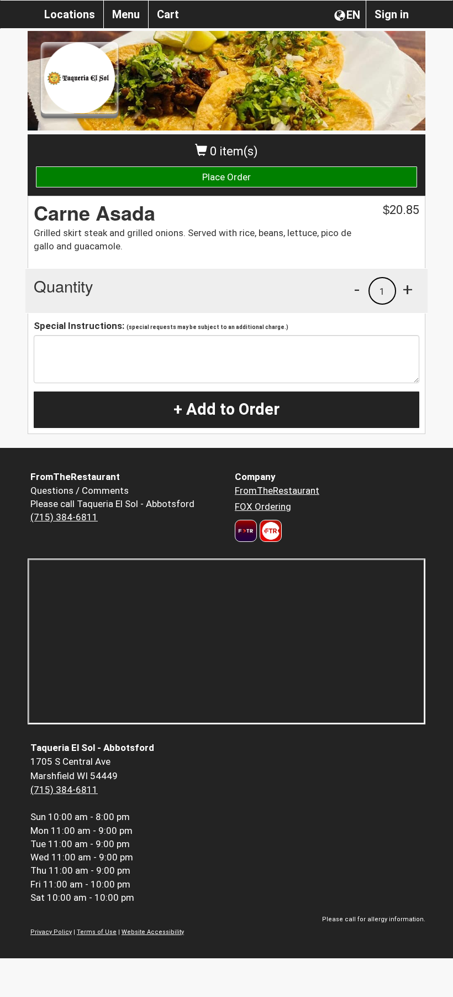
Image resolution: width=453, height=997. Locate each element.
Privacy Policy (51, 932)
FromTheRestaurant (277, 490)
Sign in (392, 14)
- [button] (357, 289)
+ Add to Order (226, 409)
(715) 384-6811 (64, 517)
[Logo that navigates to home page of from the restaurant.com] (246, 531)
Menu (126, 14)
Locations (69, 14)
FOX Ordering (263, 506)
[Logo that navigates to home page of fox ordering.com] (269, 531)
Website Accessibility (153, 932)
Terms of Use (97, 932)
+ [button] (408, 289)
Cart (168, 14)
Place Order (226, 176)
